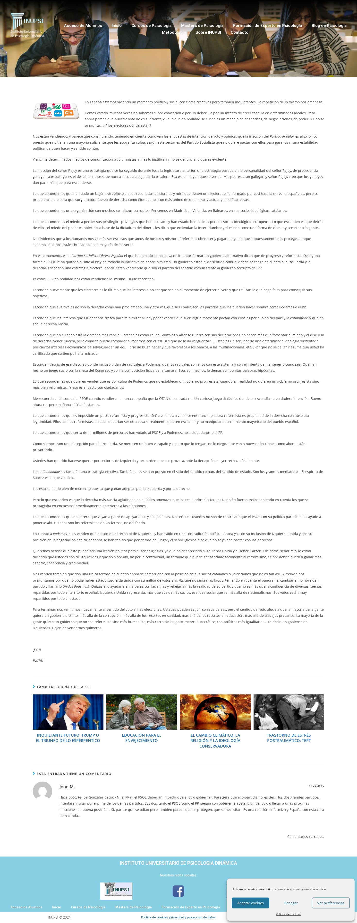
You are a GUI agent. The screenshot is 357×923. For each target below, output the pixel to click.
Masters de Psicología (202, 25)
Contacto (239, 32)
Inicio (117, 25)
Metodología (174, 32)
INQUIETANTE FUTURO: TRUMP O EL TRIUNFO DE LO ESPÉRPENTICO (68, 738)
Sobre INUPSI (208, 32)
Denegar (291, 902)
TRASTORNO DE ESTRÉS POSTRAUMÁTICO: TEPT (289, 738)
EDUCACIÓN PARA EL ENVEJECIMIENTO (142, 738)
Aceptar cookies (250, 902)
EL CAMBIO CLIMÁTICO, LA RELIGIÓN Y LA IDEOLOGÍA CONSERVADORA (215, 741)
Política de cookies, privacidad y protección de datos (178, 917)
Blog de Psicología (329, 25)
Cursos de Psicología (151, 25)
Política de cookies (288, 914)
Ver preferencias (330, 902)
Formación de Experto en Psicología (267, 25)
